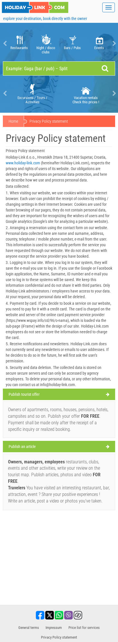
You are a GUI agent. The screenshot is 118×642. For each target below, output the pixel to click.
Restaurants (19, 48)
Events (99, 48)
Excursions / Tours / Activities (32, 100)
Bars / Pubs (72, 48)
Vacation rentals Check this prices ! (85, 100)
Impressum (54, 627)
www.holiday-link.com (23, 163)
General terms (28, 627)
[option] (19, 43)
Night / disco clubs (45, 50)
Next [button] (114, 43)
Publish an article (22, 446)
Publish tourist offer (24, 394)
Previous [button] (4, 43)
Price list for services (84, 627)
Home (13, 121)
